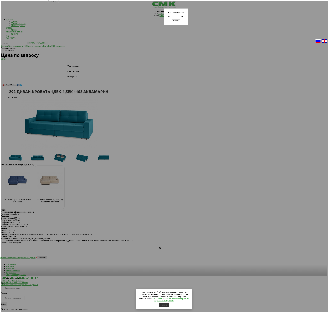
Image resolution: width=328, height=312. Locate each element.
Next (59, 5)
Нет (182, 16)
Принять (164, 305)
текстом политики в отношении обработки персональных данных (171, 300)
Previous (49, 5)
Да (169, 16)
